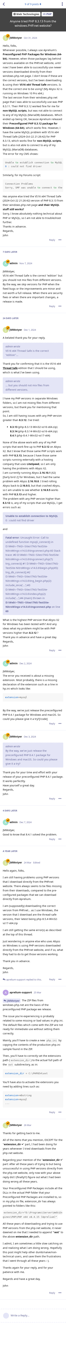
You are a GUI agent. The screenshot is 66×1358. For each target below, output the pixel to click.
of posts (32, 4)
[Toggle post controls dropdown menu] (60, 240)
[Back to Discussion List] (3, 4)
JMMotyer (13, 1000)
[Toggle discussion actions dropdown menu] (62, 4)
